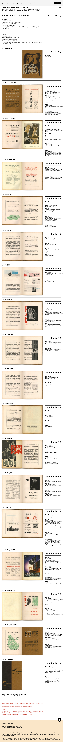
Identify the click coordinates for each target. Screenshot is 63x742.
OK (57, 3)
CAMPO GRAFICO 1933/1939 (15, 8)
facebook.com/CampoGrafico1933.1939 (11, 726)
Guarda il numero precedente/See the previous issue (15, 695)
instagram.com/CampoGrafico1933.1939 (12, 727)
